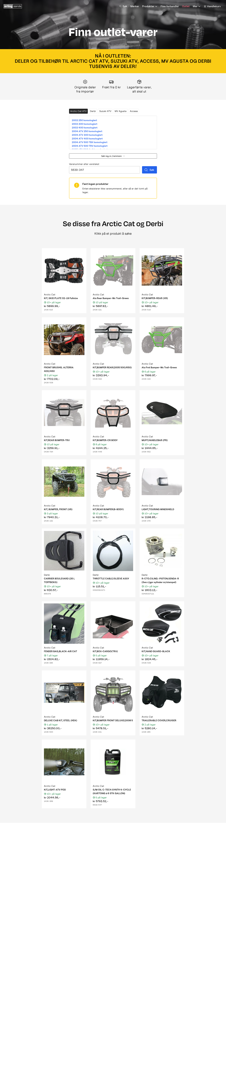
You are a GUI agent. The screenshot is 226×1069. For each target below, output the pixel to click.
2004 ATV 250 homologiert (87, 131)
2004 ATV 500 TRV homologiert (90, 145)
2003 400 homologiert (84, 127)
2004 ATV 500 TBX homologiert (89, 142)
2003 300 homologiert (84, 123)
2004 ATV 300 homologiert (87, 134)
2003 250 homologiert (84, 120)
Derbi (93, 111)
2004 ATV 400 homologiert (87, 138)
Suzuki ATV (105, 111)
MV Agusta (120, 111)
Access (134, 111)
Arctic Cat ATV (78, 111)
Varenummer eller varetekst (84, 164)
